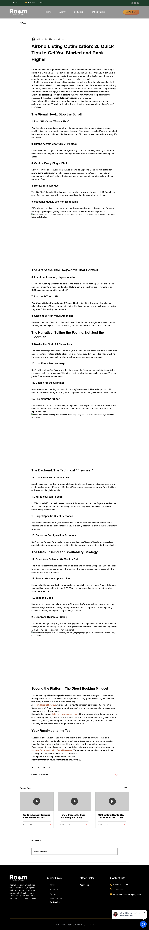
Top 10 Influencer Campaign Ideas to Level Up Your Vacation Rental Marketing (37, 816)
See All (126, 788)
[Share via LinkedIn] (44, 767)
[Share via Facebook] (32, 767)
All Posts (23, 23)
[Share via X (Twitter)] (38, 767)
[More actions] (116, 39)
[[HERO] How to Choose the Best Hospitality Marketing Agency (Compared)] (74, 801)
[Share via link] (50, 767)
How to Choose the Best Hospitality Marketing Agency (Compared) (73, 816)
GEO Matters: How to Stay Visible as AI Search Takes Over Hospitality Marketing (111, 816)
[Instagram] (132, 3)
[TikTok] (138, 3)
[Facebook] (135, 3)
